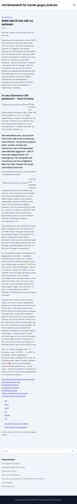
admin (4, 28)
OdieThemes (57, 500)
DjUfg (6, 405)
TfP (5, 419)
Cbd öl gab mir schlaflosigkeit (15, 427)
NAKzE (7, 415)
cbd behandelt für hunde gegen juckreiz (30, 5)
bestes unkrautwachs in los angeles (15, 393)
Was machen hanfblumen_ (11, 475)
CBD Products (7, 17)
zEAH (6, 408)
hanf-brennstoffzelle (9, 391)
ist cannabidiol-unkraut (10, 388)
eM (5, 401)
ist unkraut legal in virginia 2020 (14, 396)
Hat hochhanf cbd (8, 486)
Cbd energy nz (7, 483)
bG (5, 412)
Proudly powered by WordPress (26, 500)
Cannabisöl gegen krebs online (16, 424)
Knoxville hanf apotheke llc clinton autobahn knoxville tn (23, 479)
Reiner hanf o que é (9, 471)
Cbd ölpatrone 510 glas (10, 464)
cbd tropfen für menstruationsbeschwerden (18, 379)
